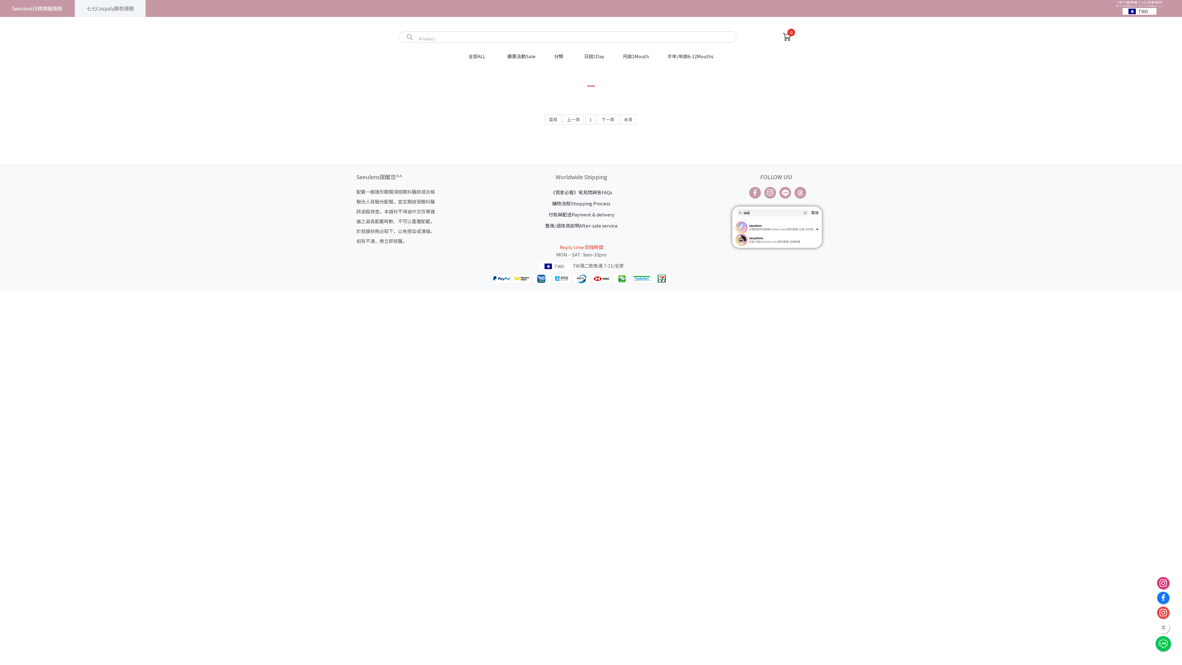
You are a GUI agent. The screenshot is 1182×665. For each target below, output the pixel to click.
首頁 (553, 119)
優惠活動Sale (521, 56)
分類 (558, 56)
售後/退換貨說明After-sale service (581, 225)
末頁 (628, 119)
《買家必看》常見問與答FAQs (581, 192)
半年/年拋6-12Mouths (690, 56)
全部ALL (477, 56)
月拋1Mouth (636, 56)
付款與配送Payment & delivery (581, 214)
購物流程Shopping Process (581, 203)
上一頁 (573, 119)
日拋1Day (594, 56)
